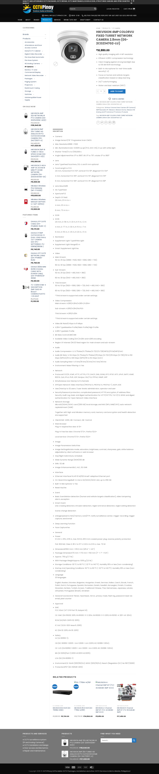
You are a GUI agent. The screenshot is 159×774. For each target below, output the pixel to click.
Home (98, 28)
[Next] (136, 701)
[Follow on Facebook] (131, 1)
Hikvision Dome (121, 110)
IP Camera (29, 67)
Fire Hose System (31, 60)
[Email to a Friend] (106, 122)
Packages (28, 79)
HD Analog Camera (32, 63)
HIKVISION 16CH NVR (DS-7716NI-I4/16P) (83, 709)
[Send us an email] (131, 3)
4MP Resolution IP (102, 110)
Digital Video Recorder (33, 54)
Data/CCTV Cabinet (33, 51)
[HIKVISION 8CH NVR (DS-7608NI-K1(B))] (62, 692)
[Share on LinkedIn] (114, 122)
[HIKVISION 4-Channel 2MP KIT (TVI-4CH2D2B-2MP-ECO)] (105, 692)
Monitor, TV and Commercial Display (33, 71)
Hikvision (112, 110)
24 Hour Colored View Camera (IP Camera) (120, 107)
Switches (28, 94)
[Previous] (53, 701)
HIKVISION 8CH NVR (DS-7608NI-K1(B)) (62, 709)
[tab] (58, 131)
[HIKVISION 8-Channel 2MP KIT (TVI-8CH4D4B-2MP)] (126, 692)
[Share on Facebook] (98, 122)
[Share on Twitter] (102, 122)
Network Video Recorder (34, 75)
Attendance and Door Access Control (33, 46)
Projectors (29, 85)
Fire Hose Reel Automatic (34, 57)
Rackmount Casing (32, 88)
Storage (28, 91)
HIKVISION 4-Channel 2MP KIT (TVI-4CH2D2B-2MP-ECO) (105, 710)
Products (26, 38)
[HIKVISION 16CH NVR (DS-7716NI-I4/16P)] (83, 692)
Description (58, 131)
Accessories (29, 42)
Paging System (30, 82)
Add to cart (116, 91)
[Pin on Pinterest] (110, 122)
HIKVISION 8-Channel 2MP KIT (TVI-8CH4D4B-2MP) (126, 710)
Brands (26, 34)
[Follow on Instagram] (133, 1)
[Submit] (95, 9)
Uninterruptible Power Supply (33, 98)
